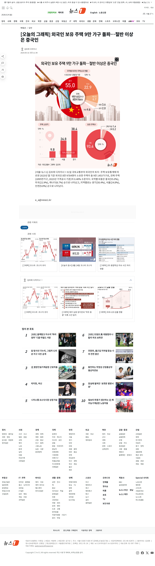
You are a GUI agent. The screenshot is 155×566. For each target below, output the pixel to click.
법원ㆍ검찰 (23, 437)
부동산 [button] (23, 28)
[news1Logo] (11, 543)
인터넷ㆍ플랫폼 (24, 482)
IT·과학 (22, 478)
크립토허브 (52, 12)
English (93, 12)
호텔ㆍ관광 (140, 461)
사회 (20, 430)
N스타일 (72, 500)
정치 (4, 430)
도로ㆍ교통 (56, 509)
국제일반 (55, 467)
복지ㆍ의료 (39, 482)
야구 (87, 482)
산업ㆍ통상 (39, 440)
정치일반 (5, 443)
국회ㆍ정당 (6, 437)
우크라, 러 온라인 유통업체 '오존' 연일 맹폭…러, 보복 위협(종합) (107, 2)
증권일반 (122, 446)
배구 (87, 494)
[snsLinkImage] (137, 553)
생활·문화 (56, 478)
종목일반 (88, 503)
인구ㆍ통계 (39, 443)
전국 (70, 430)
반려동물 (55, 512)
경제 (37, 430)
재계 (137, 437)
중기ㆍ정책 (140, 446)
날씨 (20, 452)
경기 (70, 440)
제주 (70, 470)
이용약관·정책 (86, 530)
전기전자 (139, 440)
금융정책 (122, 437)
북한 (104, 430)
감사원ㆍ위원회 (7, 440)
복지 (20, 443)
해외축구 (88, 491)
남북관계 (105, 449)
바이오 (38, 478)
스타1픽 (138, 488)
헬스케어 (38, 488)
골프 (87, 500)
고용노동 (38, 446)
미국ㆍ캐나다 (57, 437)
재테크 (121, 452)
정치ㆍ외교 (106, 434)
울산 (70, 467)
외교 (87, 430)
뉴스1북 (138, 497)
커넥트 (146, 8)
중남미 (54, 449)
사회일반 (22, 461)
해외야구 (88, 485)
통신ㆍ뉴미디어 (24, 485)
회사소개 (56, 530)
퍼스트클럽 (139, 500)
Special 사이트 (142, 478)
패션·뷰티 (139, 455)
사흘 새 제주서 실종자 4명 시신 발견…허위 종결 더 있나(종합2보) (55, 2)
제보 (152, 8)
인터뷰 (71, 497)
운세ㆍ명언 (56, 506)
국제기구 (55, 458)
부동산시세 (6, 491)
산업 (137, 430)
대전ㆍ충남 (73, 452)
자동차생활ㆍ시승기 (59, 515)
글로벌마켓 (123, 485)
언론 (53, 497)
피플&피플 (56, 461)
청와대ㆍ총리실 (7, 434)
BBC (120, 482)
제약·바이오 (39, 485)
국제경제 (55, 452)
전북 (70, 455)
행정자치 (72, 434)
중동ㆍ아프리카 (57, 446)
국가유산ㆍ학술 (57, 491)
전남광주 (72, 458)
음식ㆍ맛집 (56, 518)
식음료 (138, 458)
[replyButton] (2, 63)
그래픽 (24, 227)
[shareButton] (2, 56)
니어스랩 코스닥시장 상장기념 (44, 400)
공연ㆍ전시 (56, 482)
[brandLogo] (78, 10)
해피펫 (61, 12)
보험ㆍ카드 (123, 443)
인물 (20, 455)
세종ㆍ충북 (73, 449)
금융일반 (122, 434)
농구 (87, 497)
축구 (87, 488)
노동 (20, 446)
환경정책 (38, 452)
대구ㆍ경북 (73, 461)
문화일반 (55, 494)
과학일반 (22, 500)
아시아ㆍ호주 (57, 440)
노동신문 (102, 12)
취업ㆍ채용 (140, 464)
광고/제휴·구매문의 (70, 530)
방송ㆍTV (72, 485)
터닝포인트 (139, 494)
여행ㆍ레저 (56, 503)
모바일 (21, 488)
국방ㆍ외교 (89, 434)
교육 (20, 440)
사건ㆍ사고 (23, 434)
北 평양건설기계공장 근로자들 (44, 367)
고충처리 (99, 530)
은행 (120, 440)
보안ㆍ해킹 (23, 494)
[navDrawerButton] (3, 8)
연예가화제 (73, 482)
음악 (70, 491)
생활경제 (139, 452)
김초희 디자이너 (30, 49)
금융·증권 (123, 430)
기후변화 (55, 455)
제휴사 (121, 478)
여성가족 (22, 458)
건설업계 (5, 494)
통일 (87, 437)
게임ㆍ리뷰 (23, 497)
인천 (70, 443)
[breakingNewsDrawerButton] (7, 8)
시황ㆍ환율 (123, 449)
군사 (103, 437)
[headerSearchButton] (11, 8)
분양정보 (5, 488)
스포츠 (88, 478)
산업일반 (139, 434)
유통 (137, 449)
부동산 (4, 478)
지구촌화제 (56, 464)
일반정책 (5, 485)
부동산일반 (6, 482)
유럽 (53, 443)
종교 (53, 488)
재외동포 (88, 440)
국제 (54, 430)
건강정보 (55, 500)
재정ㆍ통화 (39, 437)
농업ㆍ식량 (39, 449)
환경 (20, 449)
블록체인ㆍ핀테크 (125, 455)
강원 (70, 446)
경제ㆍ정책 (39, 434)
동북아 (54, 434)
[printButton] (2, 76)
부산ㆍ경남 (73, 464)
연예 (70, 478)
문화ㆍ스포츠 (107, 446)
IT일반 (21, 491)
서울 (70, 437)
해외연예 (72, 494)
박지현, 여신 (36, 383)
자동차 (138, 443)
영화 (70, 488)
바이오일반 (39, 491)
